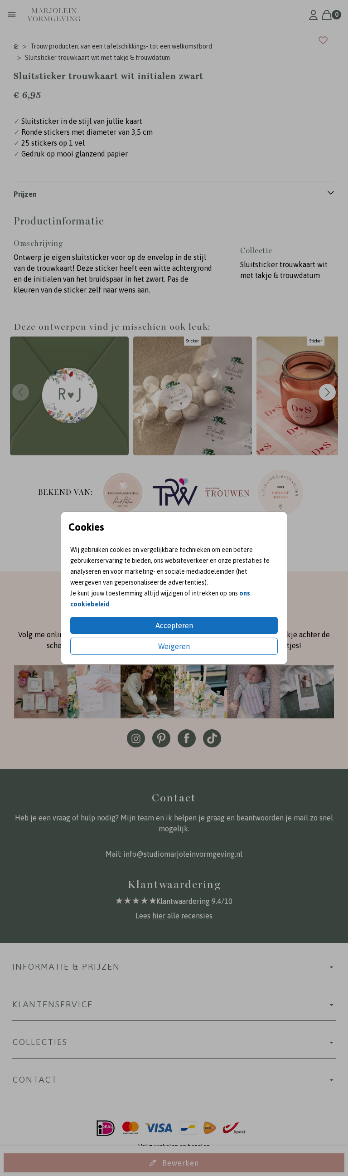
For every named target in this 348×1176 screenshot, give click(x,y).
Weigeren (174, 646)
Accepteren (174, 625)
